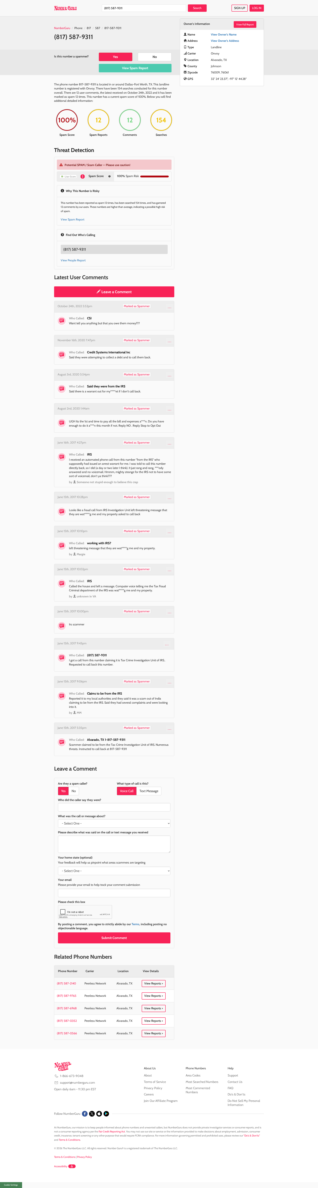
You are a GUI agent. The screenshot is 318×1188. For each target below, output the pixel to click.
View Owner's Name (223, 34)
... (170, 307)
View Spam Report (135, 68)
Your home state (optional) (75, 857)
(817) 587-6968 (67, 1008)
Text (148, 791)
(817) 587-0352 (67, 1021)
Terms (135, 924)
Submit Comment (114, 938)
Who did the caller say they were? (79, 800)
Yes (115, 57)
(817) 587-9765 (66, 996)
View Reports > (153, 983)
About (148, 1075)
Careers (149, 1094)
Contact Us (235, 1082)
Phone (78, 28)
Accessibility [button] (60, 1166)
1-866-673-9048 (71, 1076)
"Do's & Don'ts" (251, 1135)
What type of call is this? (132, 783)
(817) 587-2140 (66, 983)
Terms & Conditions (69, 1139)
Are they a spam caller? (72, 783)
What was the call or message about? (81, 816)
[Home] (65, 8)
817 (89, 28)
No (155, 57)
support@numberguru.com (77, 1082)
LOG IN (256, 8)
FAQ (230, 1088)
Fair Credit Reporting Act (112, 1131)
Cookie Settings (11, 1185)
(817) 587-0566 (67, 1033)
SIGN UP (239, 8)
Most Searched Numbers (202, 1082)
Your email (65, 880)
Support (233, 1075)
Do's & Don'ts (236, 1094)
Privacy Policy (153, 1088)
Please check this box (71, 902)
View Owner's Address (225, 41)
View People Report (73, 260)
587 (97, 28)
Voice (126, 791)
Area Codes (193, 1075)
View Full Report (245, 24)
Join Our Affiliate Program (161, 1101)
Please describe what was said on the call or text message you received (103, 832)
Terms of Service (155, 1082)
